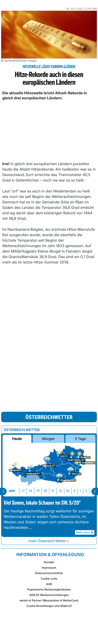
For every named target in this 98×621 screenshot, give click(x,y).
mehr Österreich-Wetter (47, 541)
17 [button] (23, 491)
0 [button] (74, 491)
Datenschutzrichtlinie (49, 573)
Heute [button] (17, 439)
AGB (49, 584)
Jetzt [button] (12, 491)
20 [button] (45, 491)
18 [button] (30, 491)
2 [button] (86, 491)
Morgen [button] (48, 439)
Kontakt (49, 562)
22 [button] (60, 491)
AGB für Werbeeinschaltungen (49, 595)
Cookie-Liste (49, 578)
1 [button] (80, 491)
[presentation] (3, 491)
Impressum (49, 567)
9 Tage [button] (80, 439)
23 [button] (67, 491)
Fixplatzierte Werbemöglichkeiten (49, 589)
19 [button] (37, 491)
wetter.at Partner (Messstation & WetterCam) (49, 600)
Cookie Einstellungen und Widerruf (49, 606)
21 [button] (52, 491)
